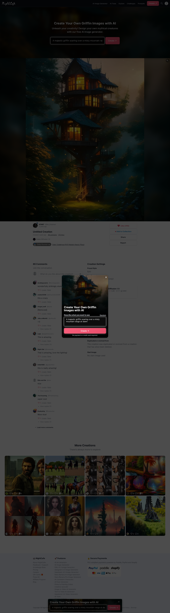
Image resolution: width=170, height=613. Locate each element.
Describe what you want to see (77, 315)
